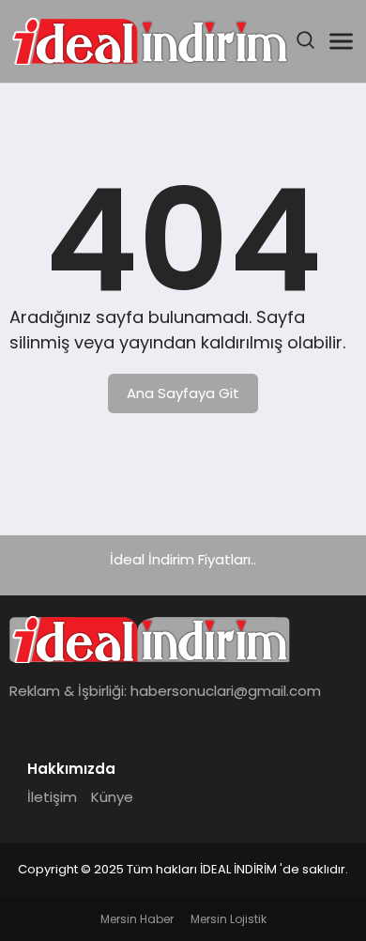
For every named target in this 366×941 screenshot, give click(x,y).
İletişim (52, 797)
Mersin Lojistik (229, 919)
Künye (112, 797)
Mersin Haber (137, 919)
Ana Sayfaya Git (183, 393)
